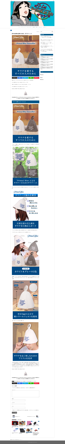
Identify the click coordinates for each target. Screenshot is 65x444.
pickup (15, 381)
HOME (12, 439)
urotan (47, 57)
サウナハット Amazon (27, 381)
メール (13, 402)
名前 (13, 398)
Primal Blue (31, 442)
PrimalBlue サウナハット (20, 381)
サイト (13, 406)
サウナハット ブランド (33, 381)
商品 (11, 30)
